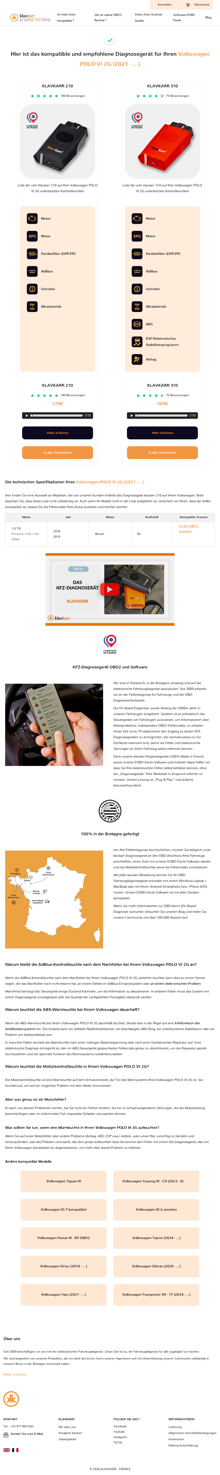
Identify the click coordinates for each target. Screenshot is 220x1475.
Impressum (176, 1439)
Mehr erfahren (58, 433)
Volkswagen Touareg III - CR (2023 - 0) (156, 1181)
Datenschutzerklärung (183, 1445)
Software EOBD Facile (184, 17)
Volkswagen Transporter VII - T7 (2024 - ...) (156, 1294)
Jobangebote (67, 1439)
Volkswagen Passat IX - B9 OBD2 (63, 1238)
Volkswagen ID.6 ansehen (156, 1209)
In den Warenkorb (57, 452)
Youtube (119, 1431)
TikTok (117, 1442)
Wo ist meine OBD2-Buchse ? (108, 17)
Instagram (120, 1437)
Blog (208, 17)
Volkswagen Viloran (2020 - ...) (156, 1266)
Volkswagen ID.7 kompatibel (63, 1209)
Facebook (120, 1426)
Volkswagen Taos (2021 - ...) (63, 1294)
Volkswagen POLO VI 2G (174, 1080)
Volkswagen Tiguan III (63, 1181)
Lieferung (175, 1427)
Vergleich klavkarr (70, 1433)
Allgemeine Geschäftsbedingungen (192, 1433)
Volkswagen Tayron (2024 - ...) (156, 1238)
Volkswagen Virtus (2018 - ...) (63, 1266)
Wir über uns (67, 1427)
